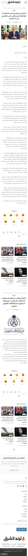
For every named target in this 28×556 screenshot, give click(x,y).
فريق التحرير (15, 22)
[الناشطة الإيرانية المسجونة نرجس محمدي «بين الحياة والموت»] (21, 272)
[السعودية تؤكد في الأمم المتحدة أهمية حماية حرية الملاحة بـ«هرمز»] (21, 251)
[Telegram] (3, 232)
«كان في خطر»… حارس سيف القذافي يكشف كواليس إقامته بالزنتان (7, 259)
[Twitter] (15, 232)
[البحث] (2, 2)
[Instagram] (18, 486)
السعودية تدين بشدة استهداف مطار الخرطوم (7, 280)
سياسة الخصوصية (8, 551)
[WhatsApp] (7, 232)
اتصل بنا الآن (21, 529)
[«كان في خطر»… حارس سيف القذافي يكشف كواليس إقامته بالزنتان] (7, 251)
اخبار (14, 10)
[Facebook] (19, 232)
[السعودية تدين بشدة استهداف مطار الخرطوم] (7, 272)
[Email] (19, 236)
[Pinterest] (11, 232)
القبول (3, 554)
